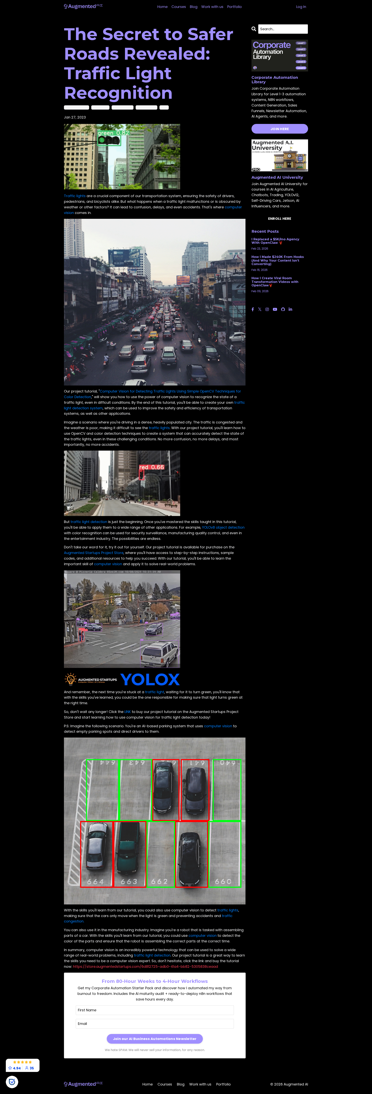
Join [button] (232, 589)
